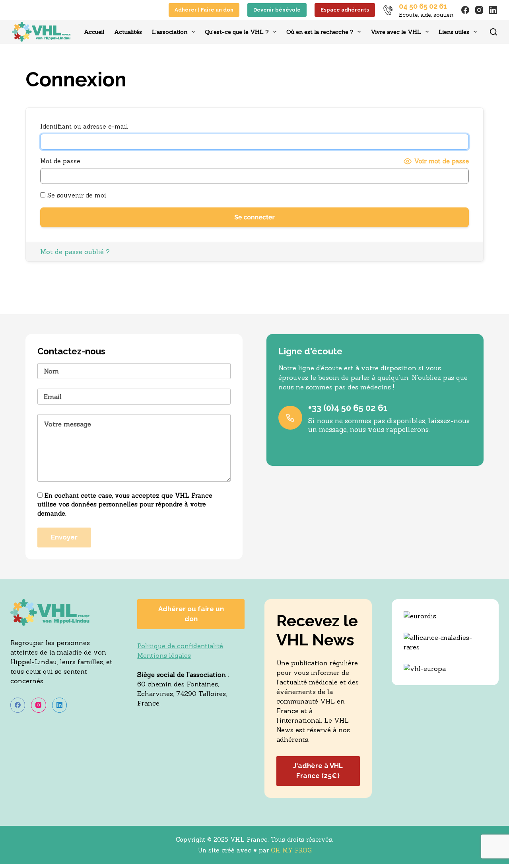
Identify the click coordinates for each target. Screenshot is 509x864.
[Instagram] (479, 10)
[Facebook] (465, 10)
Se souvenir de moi (75, 195)
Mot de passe (60, 161)
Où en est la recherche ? (320, 31)
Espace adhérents (345, 10)
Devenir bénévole (277, 10)
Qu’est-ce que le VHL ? (237, 31)
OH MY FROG (291, 850)
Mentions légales (164, 655)
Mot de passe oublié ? (75, 252)
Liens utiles (454, 31)
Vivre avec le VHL (396, 31)
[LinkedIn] (493, 10)
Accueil (94, 31)
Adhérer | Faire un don (204, 10)
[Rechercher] (493, 31)
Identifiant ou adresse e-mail (84, 126)
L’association (169, 31)
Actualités (128, 31)
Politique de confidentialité (180, 646)
